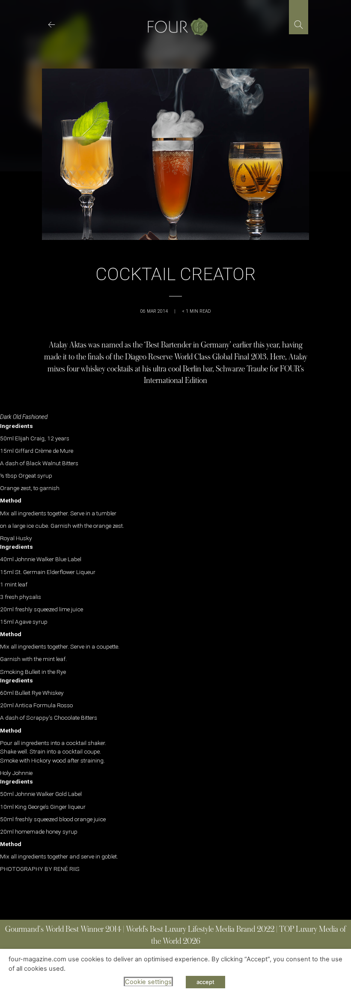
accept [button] (205, 981)
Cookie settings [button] (148, 982)
